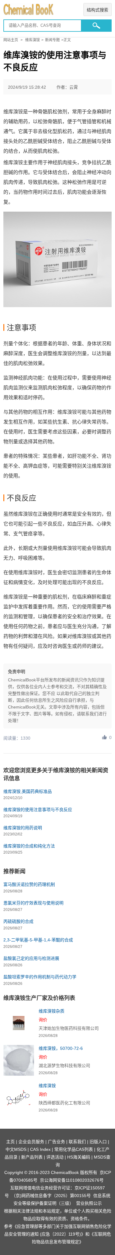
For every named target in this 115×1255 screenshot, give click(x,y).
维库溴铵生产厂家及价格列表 (39, 998)
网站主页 (10, 40)
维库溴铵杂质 (51, 1011)
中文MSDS (16, 1149)
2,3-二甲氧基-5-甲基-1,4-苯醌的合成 (38, 939)
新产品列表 (32, 1157)
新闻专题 (52, 40)
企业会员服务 (31, 1141)
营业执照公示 (89, 1203)
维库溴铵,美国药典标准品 (27, 791)
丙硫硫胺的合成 (18, 921)
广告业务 (56, 1141)
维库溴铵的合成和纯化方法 (29, 845)
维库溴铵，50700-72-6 (61, 1048)
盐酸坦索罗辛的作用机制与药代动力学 (39, 976)
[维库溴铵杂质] (18, 1023)
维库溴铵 (32, 40)
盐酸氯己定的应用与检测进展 (31, 958)
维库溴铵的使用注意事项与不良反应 (37, 809)
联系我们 (77, 1141)
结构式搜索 (97, 9)
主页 (10, 1141)
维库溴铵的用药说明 (22, 827)
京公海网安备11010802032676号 (72, 1180)
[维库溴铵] (18, 1097)
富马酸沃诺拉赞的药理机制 (29, 884)
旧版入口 (98, 1141)
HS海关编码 (78, 1157)
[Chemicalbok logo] (57, 9)
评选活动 (54, 1157)
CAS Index (40, 1149)
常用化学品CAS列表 (73, 1149)
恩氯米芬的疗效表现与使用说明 (33, 902)
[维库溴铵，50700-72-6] (18, 1060)
